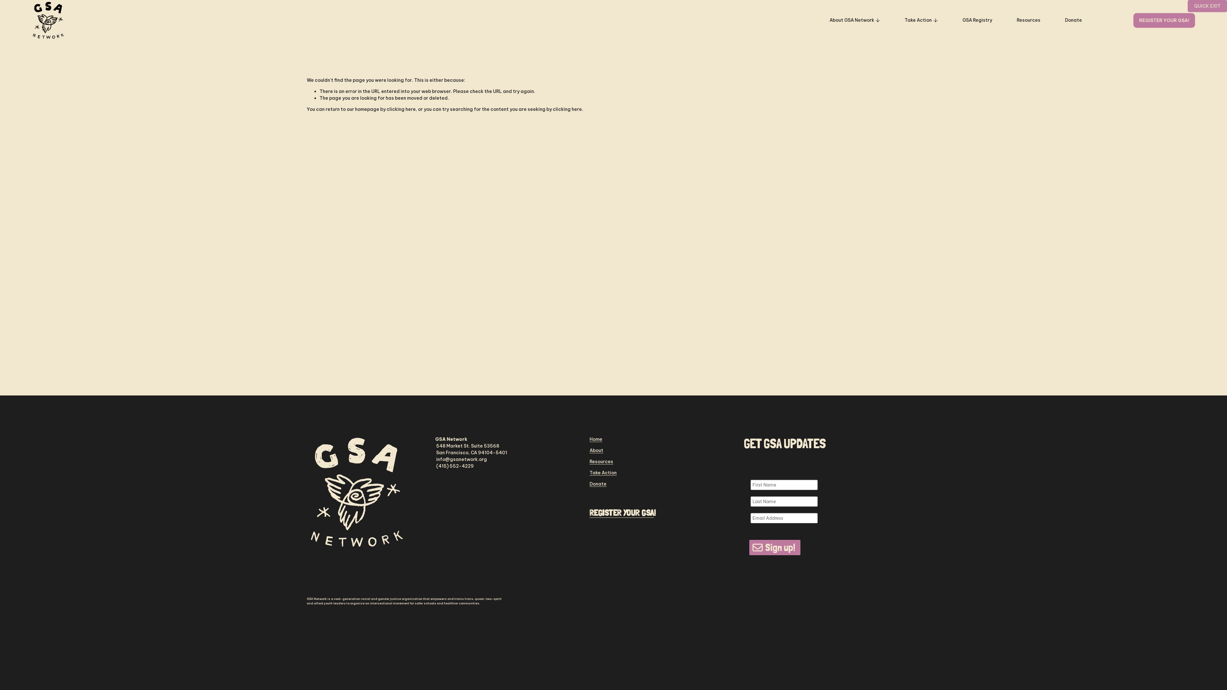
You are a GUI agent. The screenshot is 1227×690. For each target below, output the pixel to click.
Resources (1028, 20)
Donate (1073, 20)
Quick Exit (1207, 6)
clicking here (401, 109)
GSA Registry (977, 20)
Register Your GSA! (1164, 20)
